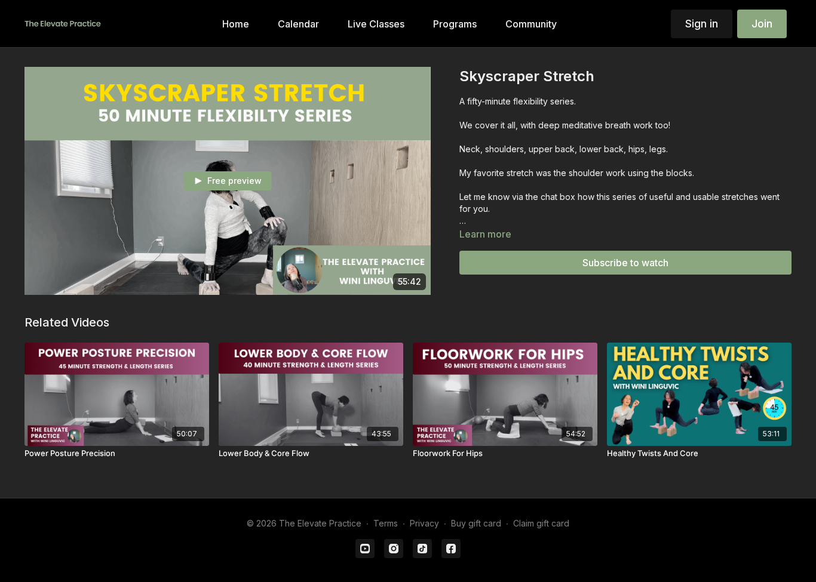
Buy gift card (476, 523)
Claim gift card (541, 523)
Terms (385, 523)
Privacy (424, 523)
